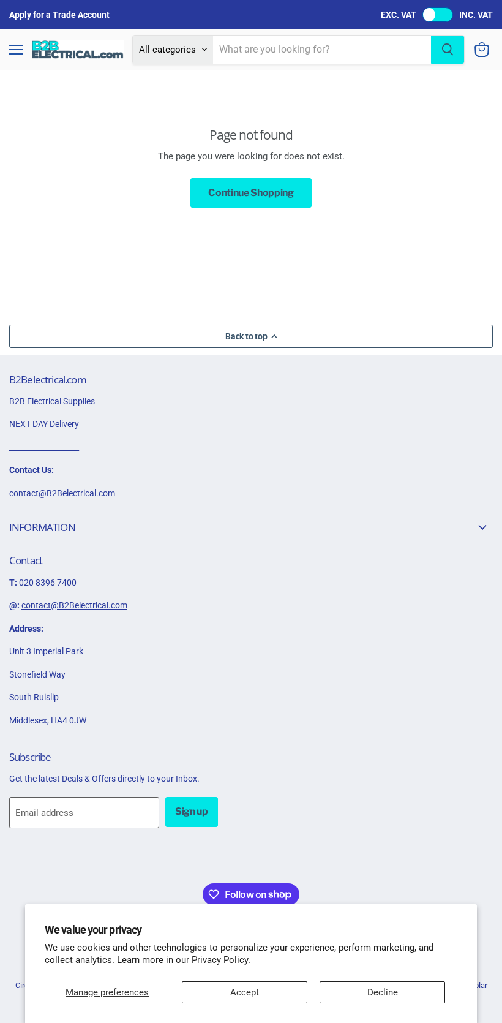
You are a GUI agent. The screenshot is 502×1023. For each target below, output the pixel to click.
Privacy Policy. (221, 959)
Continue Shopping (251, 192)
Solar (478, 985)
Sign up (191, 811)
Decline (382, 992)
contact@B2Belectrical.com (62, 493)
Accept (244, 992)
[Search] (447, 50)
